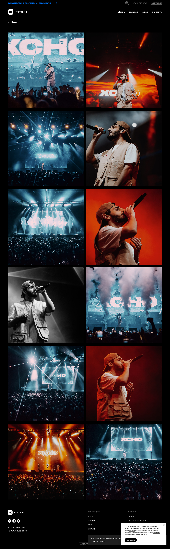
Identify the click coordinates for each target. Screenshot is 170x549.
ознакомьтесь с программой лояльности (29, 3)
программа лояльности (138, 520)
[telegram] (14, 521)
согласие (132, 530)
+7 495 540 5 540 (140, 3)
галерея (133, 12)
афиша (121, 12)
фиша (91, 516)
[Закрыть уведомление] (164, 525)
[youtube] (18, 521)
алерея (91, 520)
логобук (131, 516)
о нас (145, 12)
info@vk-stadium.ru (17, 530)
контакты (157, 12)
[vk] (9, 521)
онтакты (92, 529)
